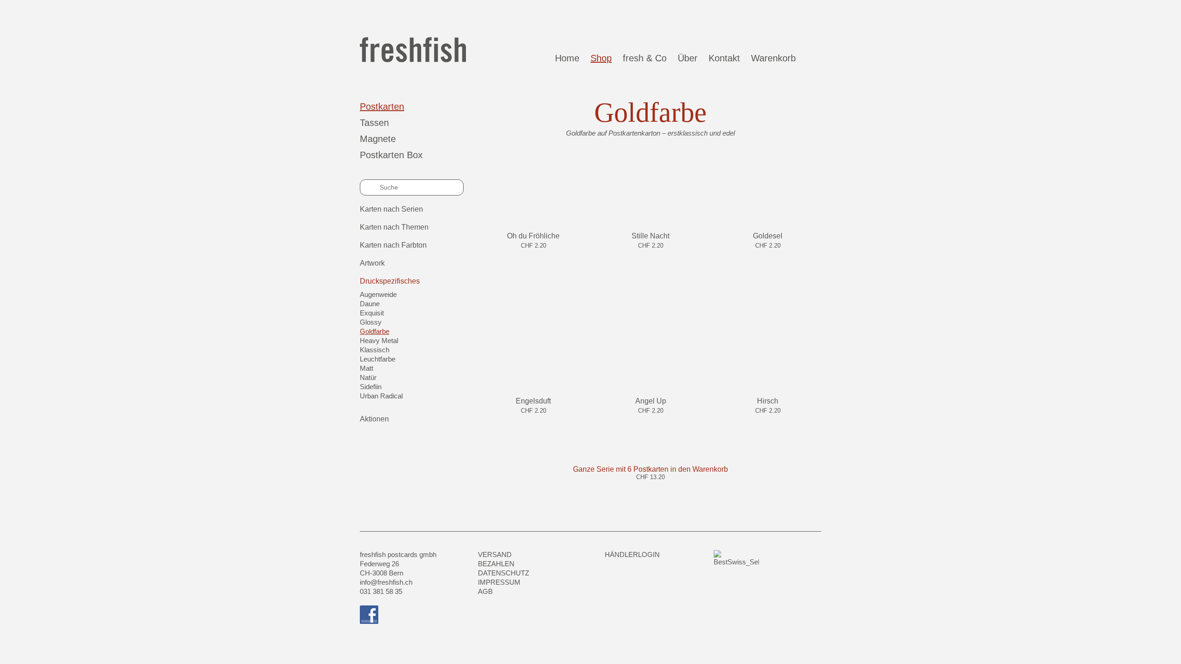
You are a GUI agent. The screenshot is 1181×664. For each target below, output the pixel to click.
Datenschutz (503, 573)
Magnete (378, 139)
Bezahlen (496, 564)
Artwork (372, 263)
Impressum (499, 582)
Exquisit (372, 313)
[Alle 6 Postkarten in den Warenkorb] (650, 486)
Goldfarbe (374, 331)
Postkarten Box (391, 155)
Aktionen (374, 419)
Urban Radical (381, 396)
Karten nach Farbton (393, 245)
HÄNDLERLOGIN (632, 554)
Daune (370, 304)
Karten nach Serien (391, 209)
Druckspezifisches (390, 281)
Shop (601, 58)
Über (688, 58)
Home (567, 58)
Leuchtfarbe (377, 359)
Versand (495, 554)
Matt (366, 368)
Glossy (371, 322)
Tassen (374, 123)
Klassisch (374, 350)
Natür (368, 377)
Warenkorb (776, 58)
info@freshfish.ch (386, 582)
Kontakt (724, 58)
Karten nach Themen (394, 227)
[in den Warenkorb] (533, 255)
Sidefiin (371, 387)
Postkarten (382, 106)
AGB (485, 591)
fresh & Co (645, 58)
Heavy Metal (379, 340)
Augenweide (378, 294)
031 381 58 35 (381, 591)
